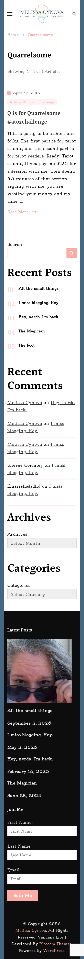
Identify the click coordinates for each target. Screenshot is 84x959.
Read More (18, 211)
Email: (14, 869)
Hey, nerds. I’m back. (39, 317)
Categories (18, 585)
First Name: (20, 822)
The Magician (32, 331)
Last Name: (19, 846)
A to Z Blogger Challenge (32, 102)
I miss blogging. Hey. (39, 302)
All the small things (39, 288)
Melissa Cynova (24, 402)
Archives (17, 534)
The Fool (27, 345)
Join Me (22, 895)
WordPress (53, 950)
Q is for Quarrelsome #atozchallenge (34, 118)
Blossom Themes (55, 944)
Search (14, 244)
